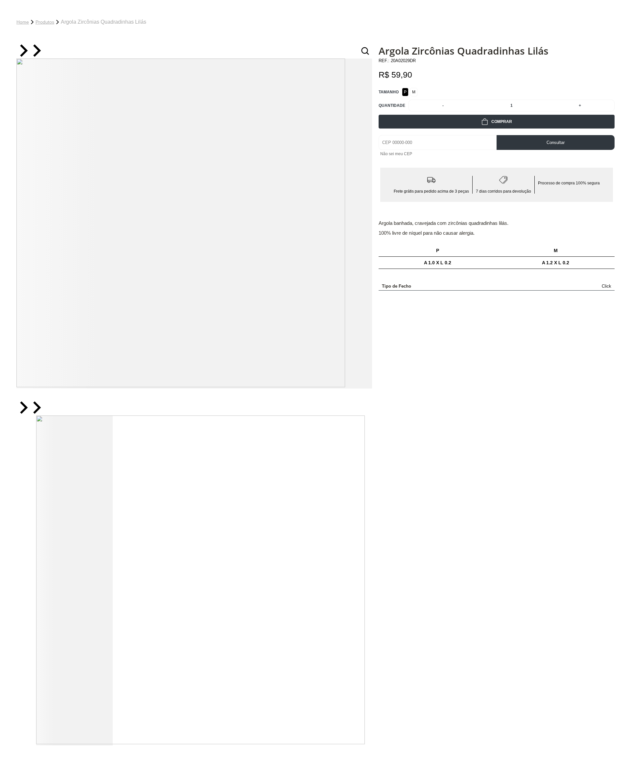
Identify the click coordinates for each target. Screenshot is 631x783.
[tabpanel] (194, 224)
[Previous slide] (23, 51)
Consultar (556, 142)
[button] (74, 580)
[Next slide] (36, 51)
